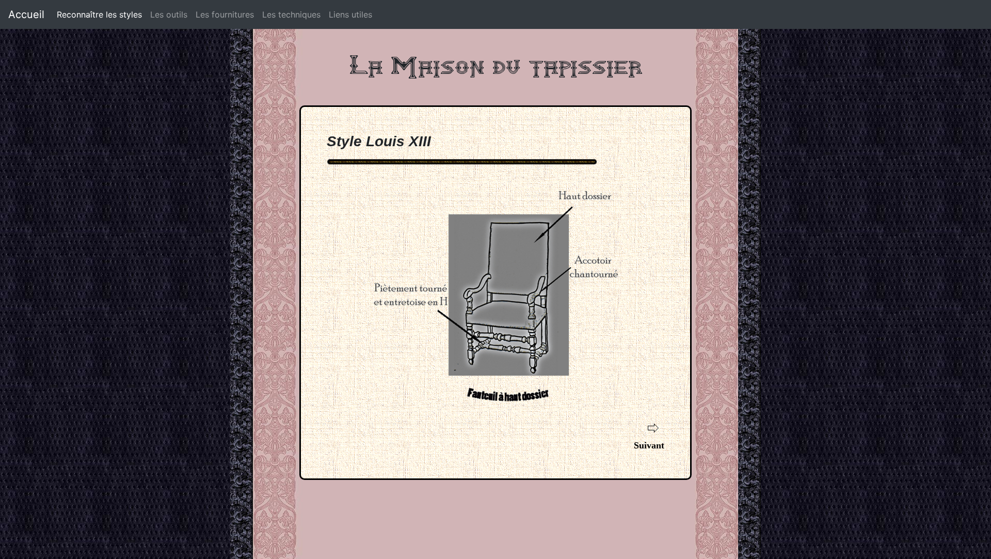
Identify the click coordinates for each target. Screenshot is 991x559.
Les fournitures (225, 14)
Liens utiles (350, 14)
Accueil (26, 14)
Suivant (649, 445)
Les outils (168, 14)
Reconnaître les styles (99, 14)
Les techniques (291, 14)
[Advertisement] (495, 511)
